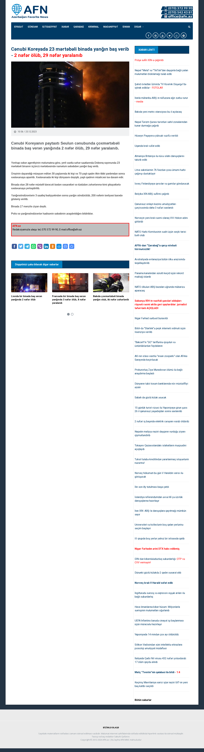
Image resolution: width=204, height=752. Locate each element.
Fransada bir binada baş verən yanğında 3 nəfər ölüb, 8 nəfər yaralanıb (69, 299)
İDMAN (126, 26)
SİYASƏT (18, 26)
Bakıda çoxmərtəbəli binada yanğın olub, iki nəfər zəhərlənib (111, 298)
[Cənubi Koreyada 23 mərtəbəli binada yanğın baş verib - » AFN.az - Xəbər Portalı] (71, 246)
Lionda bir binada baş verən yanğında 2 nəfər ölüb (26, 298)
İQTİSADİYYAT (49, 26)
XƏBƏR (65, 26)
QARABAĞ (78, 26)
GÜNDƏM (33, 26)
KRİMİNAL (93, 26)
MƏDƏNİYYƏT (110, 26)
